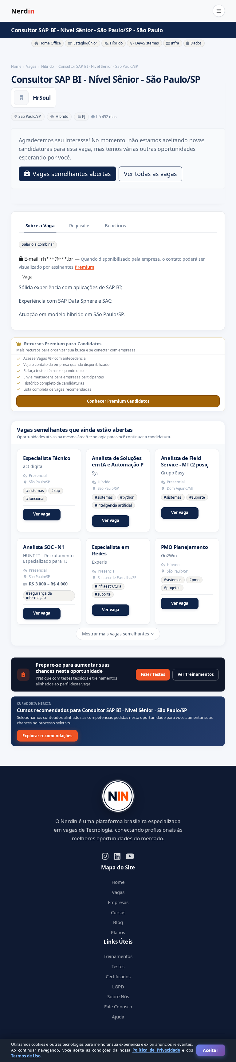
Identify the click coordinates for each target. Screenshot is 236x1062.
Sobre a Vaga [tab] (40, 225)
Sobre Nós (118, 996)
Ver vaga (41, 514)
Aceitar (210, 1050)
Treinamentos (118, 956)
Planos (118, 932)
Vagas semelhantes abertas (72, 174)
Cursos (118, 912)
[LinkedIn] (117, 856)
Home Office (50, 43)
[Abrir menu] (219, 11)
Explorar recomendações (47, 735)
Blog (118, 922)
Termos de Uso (26, 1056)
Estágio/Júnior (85, 43)
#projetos (172, 587)
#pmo (194, 579)
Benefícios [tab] (115, 225)
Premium (84, 267)
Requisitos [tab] (79, 225)
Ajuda (118, 1017)
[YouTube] (130, 856)
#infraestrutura (108, 586)
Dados (196, 43)
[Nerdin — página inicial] (118, 796)
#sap (55, 490)
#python (127, 497)
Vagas (118, 892)
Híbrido (116, 43)
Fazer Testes (153, 674)
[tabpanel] (118, 279)
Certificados (118, 976)
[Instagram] (105, 856)
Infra (175, 43)
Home (118, 882)
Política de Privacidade (156, 1050)
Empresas (118, 902)
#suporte (197, 497)
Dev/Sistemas (147, 43)
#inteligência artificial (113, 505)
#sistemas (35, 490)
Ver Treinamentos (196, 674)
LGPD (118, 986)
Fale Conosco (118, 1006)
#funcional (35, 498)
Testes (118, 966)
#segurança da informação (39, 595)
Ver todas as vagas (150, 174)
